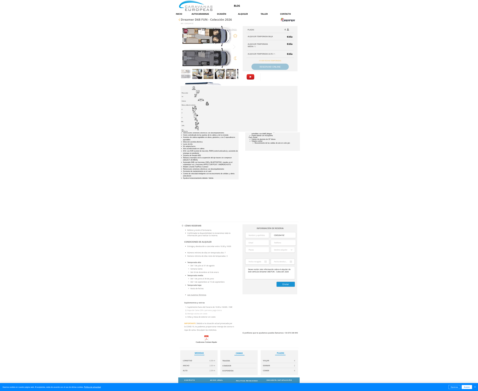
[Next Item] (234, 46)
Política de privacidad (92, 387)
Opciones (454, 387)
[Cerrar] (475, 387)
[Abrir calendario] (266, 262)
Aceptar (467, 387)
